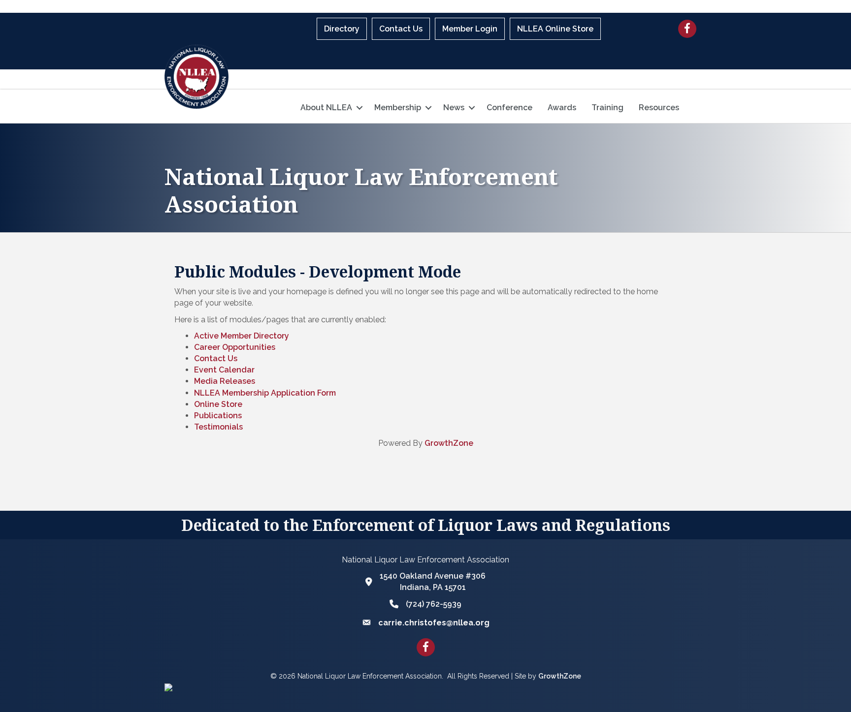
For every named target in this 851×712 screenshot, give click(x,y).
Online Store (218, 404)
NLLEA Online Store (555, 28)
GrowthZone (449, 443)
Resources (659, 107)
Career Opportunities (234, 347)
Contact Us (401, 28)
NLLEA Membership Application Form (265, 393)
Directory (342, 28)
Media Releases (224, 381)
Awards (562, 107)
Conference (509, 107)
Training (607, 107)
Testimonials (218, 427)
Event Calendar (224, 369)
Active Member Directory (241, 336)
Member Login (469, 28)
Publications (218, 415)
